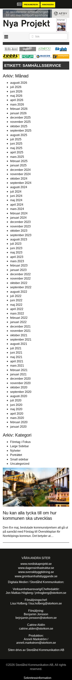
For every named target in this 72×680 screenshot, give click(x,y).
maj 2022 (16, 304)
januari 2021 (18, 374)
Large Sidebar (19, 446)
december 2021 (20, 326)
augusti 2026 (18, 82)
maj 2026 (16, 95)
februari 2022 (19, 317)
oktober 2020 (18, 387)
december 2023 (20, 222)
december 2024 (20, 169)
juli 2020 (15, 400)
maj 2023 (16, 252)
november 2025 (20, 121)
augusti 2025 (18, 135)
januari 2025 (18, 165)
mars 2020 (17, 417)
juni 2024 (16, 195)
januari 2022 (18, 322)
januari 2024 (18, 217)
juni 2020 (16, 404)
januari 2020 (18, 426)
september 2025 (20, 130)
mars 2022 (17, 313)
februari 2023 (19, 265)
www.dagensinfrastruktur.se (36, 567)
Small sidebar (19, 459)
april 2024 (16, 204)
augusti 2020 (18, 396)
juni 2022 (16, 300)
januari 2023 (18, 270)
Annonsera (48, 5)
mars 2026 (17, 104)
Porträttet (16, 454)
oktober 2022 (18, 283)
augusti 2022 (18, 291)
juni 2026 (16, 91)
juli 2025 (15, 139)
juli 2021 (15, 348)
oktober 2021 (18, 335)
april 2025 (16, 152)
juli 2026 (15, 87)
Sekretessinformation (37, 677)
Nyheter (15, 450)
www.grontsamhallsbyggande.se (36, 576)
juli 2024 (15, 191)
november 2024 (20, 174)
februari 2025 (19, 161)
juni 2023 (16, 248)
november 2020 (20, 383)
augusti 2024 (18, 187)
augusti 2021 (18, 343)
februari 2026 (19, 108)
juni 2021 (16, 352)
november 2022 (20, 278)
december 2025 (20, 117)
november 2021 (20, 330)
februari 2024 (19, 213)
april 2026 (16, 100)
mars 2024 (17, 208)
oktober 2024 (18, 178)
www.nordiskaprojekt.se (36, 563)
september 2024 (20, 182)
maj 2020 (16, 409)
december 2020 (20, 378)
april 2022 (16, 309)
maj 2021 (16, 357)
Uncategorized (19, 463)
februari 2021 (19, 370)
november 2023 (20, 226)
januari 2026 (18, 113)
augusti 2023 (18, 239)
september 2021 (20, 339)
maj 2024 (16, 200)
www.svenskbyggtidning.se (36, 572)
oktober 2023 (18, 230)
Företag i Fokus (20, 441)
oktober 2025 (18, 126)
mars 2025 (17, 156)
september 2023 (20, 235)
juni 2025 (16, 143)
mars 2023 (17, 261)
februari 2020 (19, 422)
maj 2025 (16, 148)
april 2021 (16, 361)
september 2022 (20, 287)
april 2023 (16, 256)
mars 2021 (17, 365)
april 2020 (16, 413)
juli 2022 (15, 296)
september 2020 (20, 391)
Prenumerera (31, 5)
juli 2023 (15, 243)
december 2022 (20, 274)
